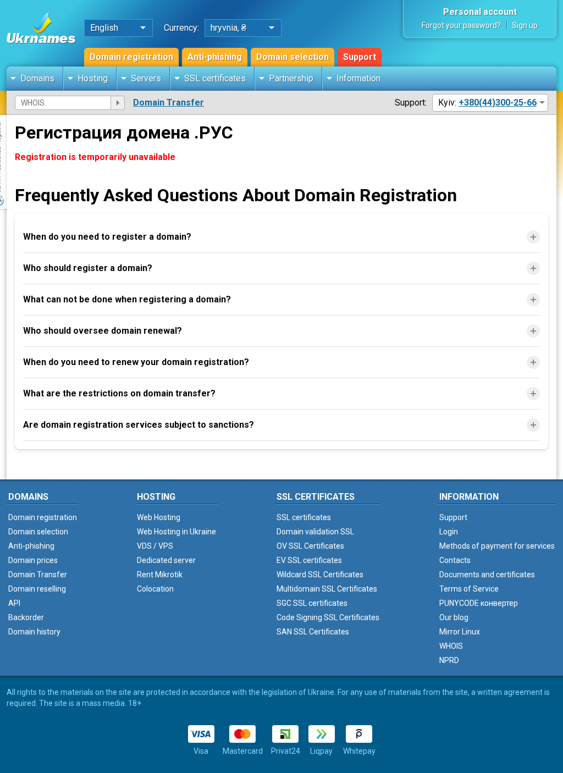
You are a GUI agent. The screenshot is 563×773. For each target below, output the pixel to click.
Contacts (455, 560)
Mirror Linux (459, 631)
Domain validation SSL (315, 531)
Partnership (291, 78)
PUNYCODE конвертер (478, 603)
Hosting (93, 78)
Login (448, 531)
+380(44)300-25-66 (498, 102)
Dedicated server (166, 560)
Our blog (453, 617)
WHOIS (451, 646)
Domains (37, 78)
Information (358, 78)
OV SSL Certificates (310, 546)
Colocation (155, 588)
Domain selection (292, 57)
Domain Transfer (168, 102)
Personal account (480, 12)
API (14, 603)
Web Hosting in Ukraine (176, 531)
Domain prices (33, 560)
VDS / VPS (155, 546)
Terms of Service (469, 588)
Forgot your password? (461, 25)
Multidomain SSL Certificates (327, 588)
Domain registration (131, 57)
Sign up (525, 25)
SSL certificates (215, 78)
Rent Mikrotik (160, 574)
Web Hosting (158, 517)
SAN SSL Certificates (313, 631)
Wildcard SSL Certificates (320, 574)
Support (359, 57)
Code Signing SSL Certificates (328, 617)
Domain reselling (37, 588)
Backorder (26, 617)
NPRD (449, 660)
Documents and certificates (487, 574)
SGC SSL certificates (312, 603)
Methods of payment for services (497, 546)
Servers (146, 78)
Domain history (34, 631)
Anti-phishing (214, 57)
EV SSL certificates (309, 560)
